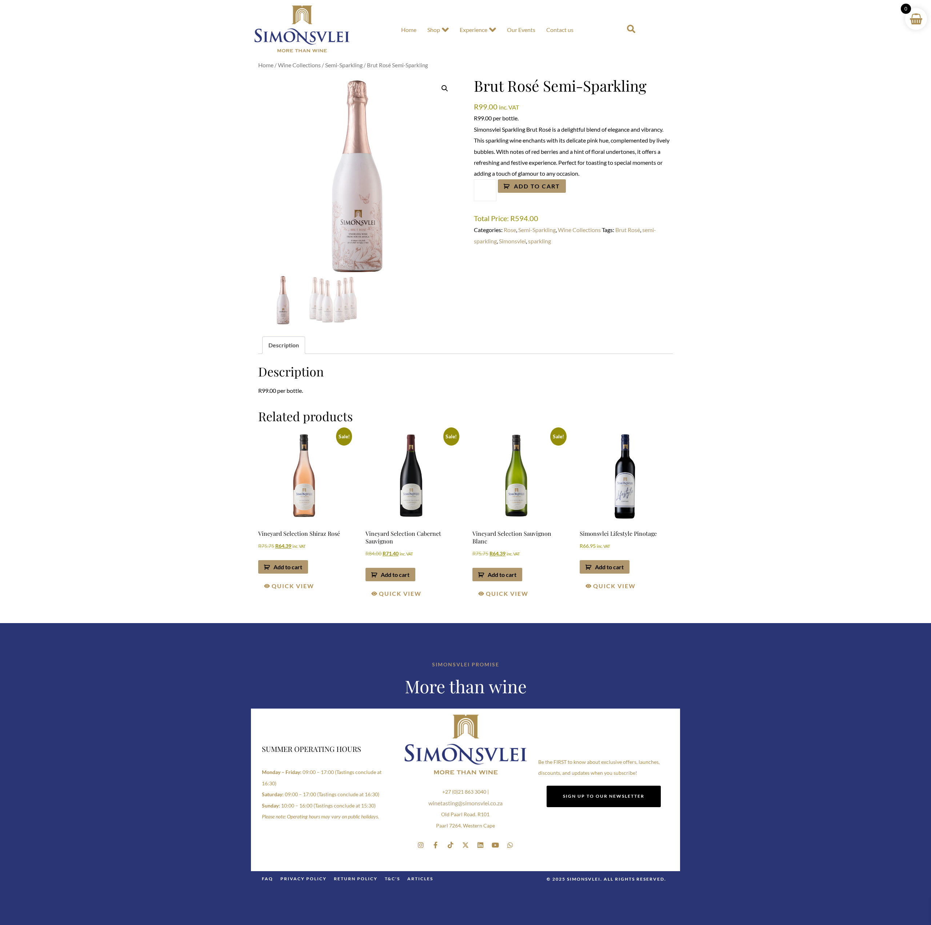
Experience (473, 29)
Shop (433, 29)
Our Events (521, 29)
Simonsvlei (512, 241)
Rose (510, 229)
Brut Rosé (627, 229)
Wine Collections (299, 64)
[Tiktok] (450, 845)
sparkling (539, 241)
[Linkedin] (480, 845)
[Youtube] (495, 845)
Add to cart (537, 186)
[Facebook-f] (435, 845)
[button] (444, 88)
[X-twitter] (465, 845)
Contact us (560, 29)
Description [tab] (283, 345)
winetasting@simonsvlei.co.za (465, 803)
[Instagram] (420, 845)
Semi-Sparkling (344, 64)
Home (408, 29)
